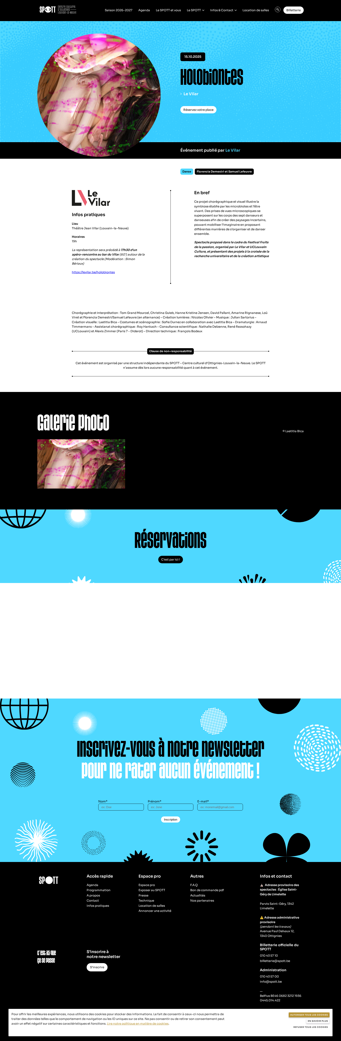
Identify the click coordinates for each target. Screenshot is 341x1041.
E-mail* (203, 801)
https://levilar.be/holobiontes (93, 272)
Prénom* (154, 801)
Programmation (99, 890)
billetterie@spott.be (275, 961)
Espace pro (147, 885)
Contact (93, 900)
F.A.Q (194, 885)
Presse (143, 895)
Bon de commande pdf (207, 890)
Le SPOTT (194, 10)
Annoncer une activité (155, 911)
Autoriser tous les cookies (309, 1015)
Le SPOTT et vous (168, 10)
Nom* (103, 801)
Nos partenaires (202, 900)
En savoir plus (318, 1021)
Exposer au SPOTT (152, 890)
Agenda (144, 10)
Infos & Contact (221, 10)
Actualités (197, 895)
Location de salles (256, 10)
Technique (146, 900)
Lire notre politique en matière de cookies (138, 1023)
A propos (93, 895)
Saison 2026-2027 (118, 10)
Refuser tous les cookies (310, 1027)
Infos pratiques (98, 906)
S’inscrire (97, 967)
